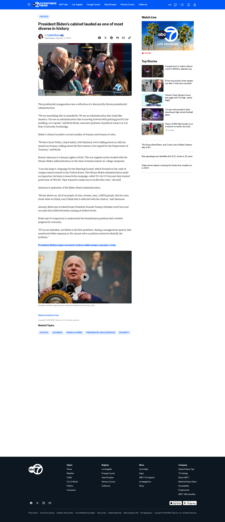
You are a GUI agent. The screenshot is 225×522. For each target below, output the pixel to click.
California (143, 4)
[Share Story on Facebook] (99, 38)
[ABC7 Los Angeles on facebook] (31, 503)
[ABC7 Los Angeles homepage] (44, 5)
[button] (29, 4)
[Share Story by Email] (123, 38)
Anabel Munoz (53, 35)
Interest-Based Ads (114, 513)
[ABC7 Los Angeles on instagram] (43, 503)
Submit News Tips (186, 469)
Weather (70, 473)
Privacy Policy (33, 513)
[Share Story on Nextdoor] (117, 38)
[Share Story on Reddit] (111, 38)
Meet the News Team (187, 482)
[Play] (168, 35)
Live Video (143, 469)
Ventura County (127, 4)
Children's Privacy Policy (65, 513)
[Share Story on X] (105, 38)
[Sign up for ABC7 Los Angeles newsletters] (49, 503)
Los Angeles (77, 4)
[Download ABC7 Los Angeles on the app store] (175, 503)
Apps (141, 473)
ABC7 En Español (146, 478)
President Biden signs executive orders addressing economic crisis (77, 244)
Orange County (93, 4)
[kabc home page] (36, 469)
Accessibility (183, 486)
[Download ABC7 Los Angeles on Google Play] (190, 503)
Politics (70, 486)
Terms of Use (101, 513)
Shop (141, 486)
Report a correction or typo (48, 315)
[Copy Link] (129, 38)
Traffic (69, 478)
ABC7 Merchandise (186, 494)
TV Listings (183, 473)
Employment (183, 490)
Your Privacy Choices (47, 513)
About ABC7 (183, 478)
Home (69, 469)
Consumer (71, 490)
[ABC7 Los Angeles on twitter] (37, 503)
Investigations (145, 482)
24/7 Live (63, 4)
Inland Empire (110, 4)
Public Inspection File (131, 513)
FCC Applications (146, 513)
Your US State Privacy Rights (85, 513)
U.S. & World (72, 482)
